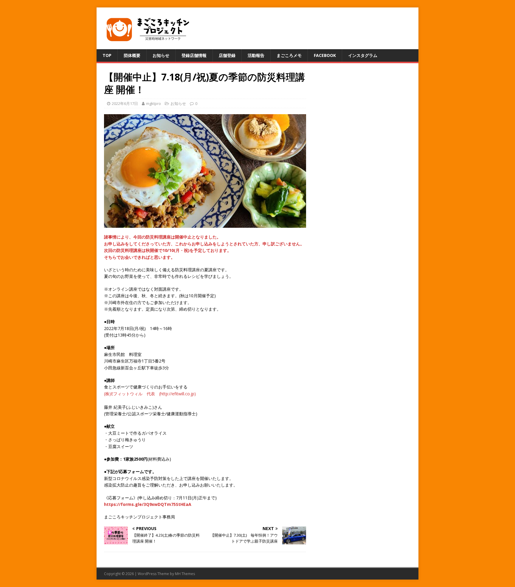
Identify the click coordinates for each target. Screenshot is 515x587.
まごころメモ (289, 55)
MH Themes (185, 573)
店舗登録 (227, 55)
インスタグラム (362, 55)
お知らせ (161, 55)
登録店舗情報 (194, 55)
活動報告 (256, 55)
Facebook (325, 55)
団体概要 (132, 55)
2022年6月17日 (125, 103)
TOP (107, 55)
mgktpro (153, 103)
